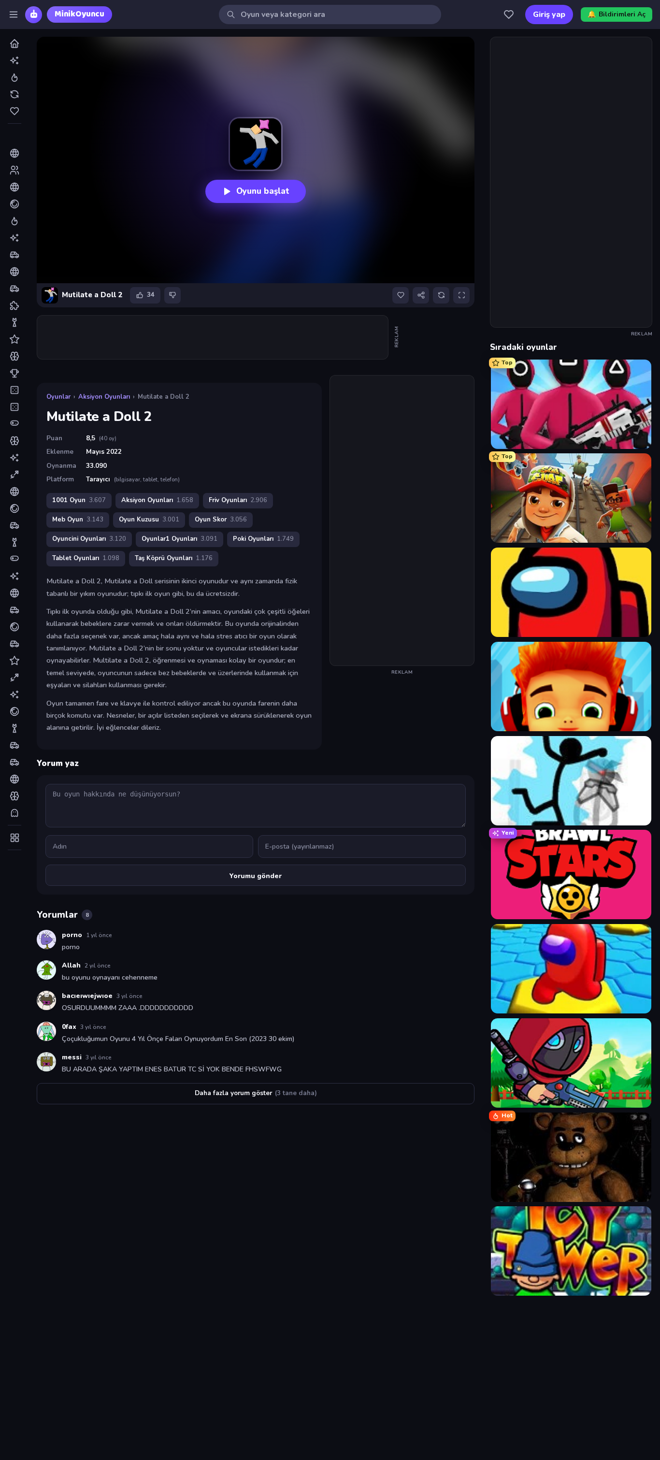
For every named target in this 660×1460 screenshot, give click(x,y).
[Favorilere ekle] (400, 295)
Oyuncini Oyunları (89, 539)
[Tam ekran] (461, 295)
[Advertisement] (213, 337)
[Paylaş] (421, 295)
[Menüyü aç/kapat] (13, 14)
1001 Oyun (79, 500)
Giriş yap (549, 14)
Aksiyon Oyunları (104, 396)
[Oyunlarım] (508, 14)
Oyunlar (58, 396)
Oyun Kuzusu (149, 519)
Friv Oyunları (238, 500)
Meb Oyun (77, 519)
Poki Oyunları (263, 539)
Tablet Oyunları (85, 558)
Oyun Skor (221, 519)
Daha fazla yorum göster (256, 1093)
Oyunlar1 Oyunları (179, 539)
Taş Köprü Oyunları (174, 558)
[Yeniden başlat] (441, 295)
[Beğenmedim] (172, 295)
